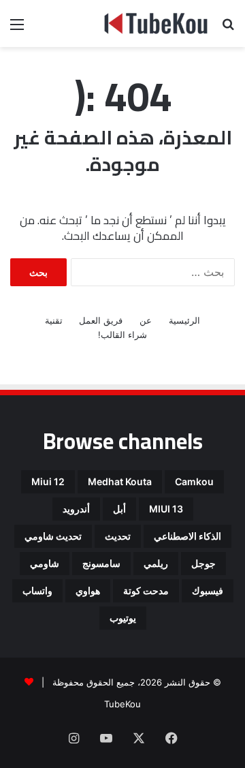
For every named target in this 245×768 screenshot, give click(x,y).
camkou (194, 481)
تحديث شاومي (53, 536)
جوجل (203, 563)
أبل (119, 508)
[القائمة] (17, 29)
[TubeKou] (156, 23)
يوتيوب (123, 618)
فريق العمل (100, 320)
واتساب (37, 590)
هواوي (88, 590)
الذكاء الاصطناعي (187, 536)
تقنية (54, 320)
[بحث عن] (228, 29)
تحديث (118, 536)
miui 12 (48, 481)
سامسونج (101, 563)
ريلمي (156, 563)
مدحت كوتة (146, 590)
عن (146, 320)
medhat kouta (120, 481)
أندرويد (76, 508)
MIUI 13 (166, 508)
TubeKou (122, 703)
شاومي (44, 563)
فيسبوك (207, 590)
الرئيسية (184, 320)
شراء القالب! (122, 334)
